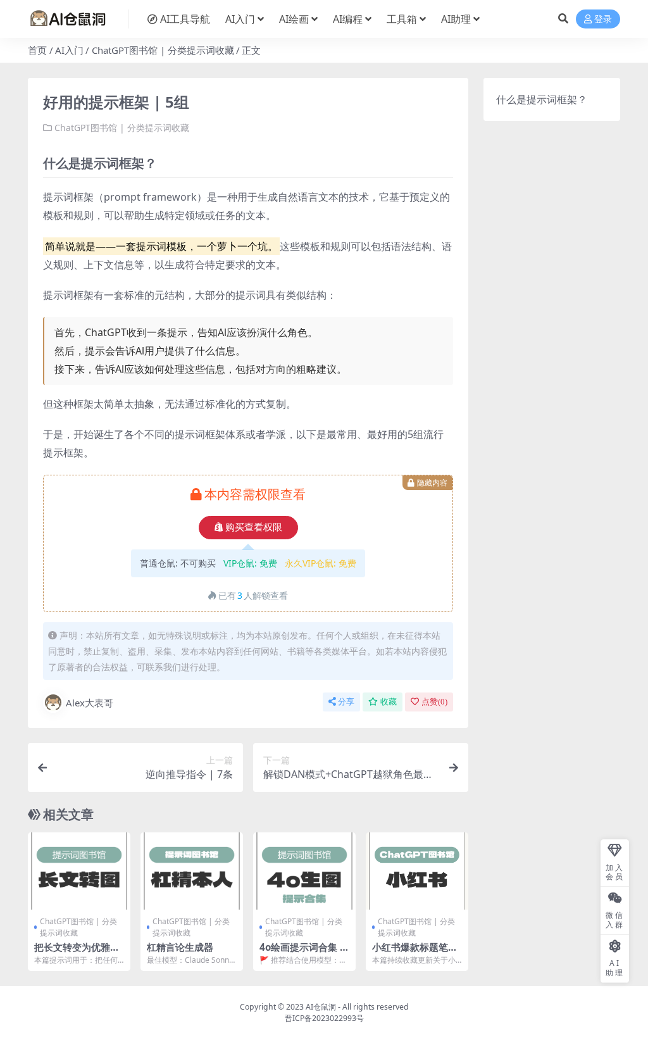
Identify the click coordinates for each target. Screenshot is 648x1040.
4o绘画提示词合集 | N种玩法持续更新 (302, 953)
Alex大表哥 (89, 702)
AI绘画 (294, 19)
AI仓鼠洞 (321, 1006)
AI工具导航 (185, 19)
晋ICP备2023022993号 (324, 1018)
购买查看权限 (253, 527)
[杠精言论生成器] (191, 871)
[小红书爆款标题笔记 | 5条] (417, 871)
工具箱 (402, 19)
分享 (346, 701)
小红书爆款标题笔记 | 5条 (415, 953)
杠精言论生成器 (180, 947)
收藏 (388, 701)
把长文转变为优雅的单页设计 (77, 953)
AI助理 (456, 19)
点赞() (434, 701)
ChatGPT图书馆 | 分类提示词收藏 (163, 50)
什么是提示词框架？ (541, 99)
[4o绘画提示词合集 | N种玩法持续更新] (304, 871)
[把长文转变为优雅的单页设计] (79, 871)
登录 (603, 19)
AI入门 (240, 19)
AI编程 (348, 19)
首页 (37, 50)
